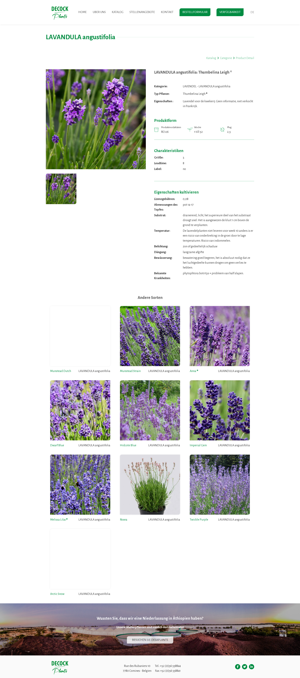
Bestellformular (194, 12)
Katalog (117, 12)
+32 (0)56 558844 (170, 666)
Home (82, 12)
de (252, 12)
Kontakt (167, 12)
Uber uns (99, 12)
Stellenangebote (142, 12)
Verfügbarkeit (230, 12)
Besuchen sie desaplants (150, 639)
